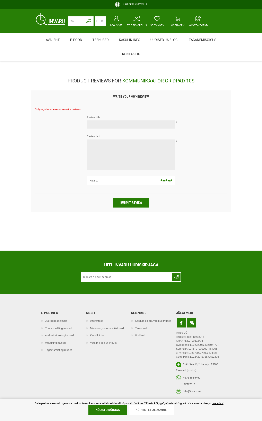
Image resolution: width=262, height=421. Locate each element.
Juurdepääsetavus (56, 320)
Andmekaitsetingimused (59, 335)
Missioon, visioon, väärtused (107, 328)
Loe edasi (218, 403)
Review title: (94, 117)
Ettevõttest (96, 320)
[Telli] (176, 277)
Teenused (141, 328)
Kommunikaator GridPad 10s (158, 81)
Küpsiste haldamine (151, 410)
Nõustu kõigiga (108, 410)
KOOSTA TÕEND (198, 25)
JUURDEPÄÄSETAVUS (134, 4)
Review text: (94, 136)
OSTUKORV (177, 25)
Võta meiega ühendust (103, 342)
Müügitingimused (55, 342)
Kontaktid (131, 54)
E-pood (76, 40)
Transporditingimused (58, 328)
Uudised (140, 335)
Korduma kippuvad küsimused (153, 320)
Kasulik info (97, 335)
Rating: (94, 180)
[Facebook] (181, 322)
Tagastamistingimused (58, 349)
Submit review (131, 202)
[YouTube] (191, 322)
